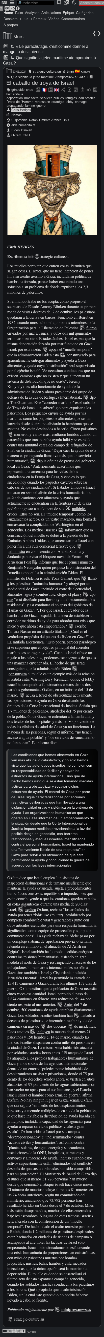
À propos (11, 25)
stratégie (57, 102)
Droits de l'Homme (20, 102)
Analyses (32, 13)
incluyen (43, 1031)
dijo (93, 397)
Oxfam (16, 135)
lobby (69, 102)
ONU (26, 135)
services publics (52, 98)
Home (8, 13)
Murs (18, 36)
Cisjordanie (19, 120)
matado (86, 1015)
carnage (81, 102)
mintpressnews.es (76, 1309)
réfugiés (71, 98)
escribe (80, 626)
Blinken (26, 130)
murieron (21, 434)
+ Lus (23, 19)
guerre (40, 105)
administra (17, 551)
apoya (53, 349)
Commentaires (73, 19)
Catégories (84, 13)
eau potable (87, 98)
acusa (30, 695)
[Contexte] (76, 90)
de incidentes (84, 1026)
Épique (68, 13)
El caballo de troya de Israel (40, 83)
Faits (19, 13)
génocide (17, 90)
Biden (15, 130)
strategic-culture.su (47, 71)
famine (30, 105)
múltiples (79, 508)
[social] (63, 90)
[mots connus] (82, 90)
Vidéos (53, 19)
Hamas (16, 115)
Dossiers (10, 19)
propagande (15, 105)
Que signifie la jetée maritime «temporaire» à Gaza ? (49, 77)
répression (42, 102)
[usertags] (69, 90)
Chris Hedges (21, 110)
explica (30, 909)
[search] (36, 3)
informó (45, 562)
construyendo (77, 354)
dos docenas (56, 1026)
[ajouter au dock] (88, 90)
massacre (31, 98)
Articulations (51, 13)
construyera (18, 673)
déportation (15, 98)
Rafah (33, 120)
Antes (68, 1004)
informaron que (77, 529)
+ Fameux (38, 19)
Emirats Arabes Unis (54, 120)
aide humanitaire (23, 125)
